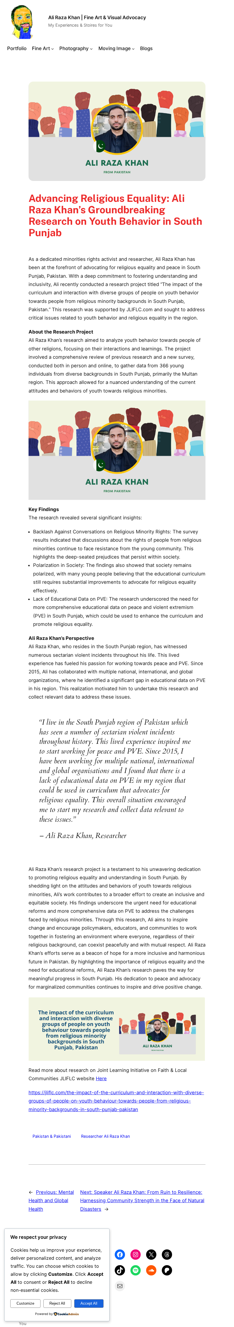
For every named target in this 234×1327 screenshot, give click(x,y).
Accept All (88, 1303)
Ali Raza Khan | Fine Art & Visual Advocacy (97, 17)
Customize (25, 1303)
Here (101, 1078)
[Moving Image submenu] (133, 48)
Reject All (57, 1303)
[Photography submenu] (91, 48)
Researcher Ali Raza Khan (105, 1136)
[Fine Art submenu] (52, 48)
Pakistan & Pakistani (52, 1136)
